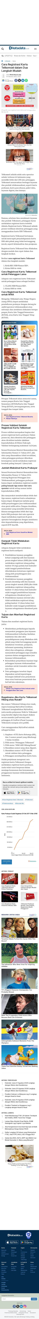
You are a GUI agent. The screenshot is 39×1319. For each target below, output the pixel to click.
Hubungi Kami (20, 1314)
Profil (31, 1254)
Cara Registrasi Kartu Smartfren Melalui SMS (19, 533)
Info (2, 1277)
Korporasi (14, 1256)
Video (32, 1262)
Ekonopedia (33, 1248)
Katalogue (33, 1268)
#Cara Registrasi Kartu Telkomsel (12, 799)
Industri (3, 1252)
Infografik (13, 1266)
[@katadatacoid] (24, 1306)
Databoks (4, 1286)
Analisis (13, 1268)
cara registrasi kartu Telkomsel (21, 258)
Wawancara (24, 1270)
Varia (14, 61)
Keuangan (14, 1252)
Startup (23, 1256)
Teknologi (24, 1259)
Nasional (3, 1250)
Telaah (23, 1266)
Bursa (12, 1254)
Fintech (23, 1254)
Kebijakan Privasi (23, 1312)
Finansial (13, 1248)
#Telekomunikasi (7, 803)
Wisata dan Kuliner (19, 56)
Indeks (3, 1278)
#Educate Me (19, 803)
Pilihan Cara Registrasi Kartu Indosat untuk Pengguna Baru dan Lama (20, 689)
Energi (3, 1256)
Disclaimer (33, 1312)
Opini (22, 1268)
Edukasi (29, 56)
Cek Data (13, 1270)
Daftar (34, 1299)
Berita (3, 1248)
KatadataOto (5, 1290)
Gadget (23, 1257)
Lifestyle (7, 61)
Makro (13, 1250)
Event (3, 1288)
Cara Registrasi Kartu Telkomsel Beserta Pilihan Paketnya (19, 417)
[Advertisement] (19, 1207)
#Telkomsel (29, 799)
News (32, 1264)
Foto (31, 1270)
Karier (29, 1311)
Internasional (5, 1254)
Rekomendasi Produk (9, 322)
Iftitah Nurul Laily (15, 74)
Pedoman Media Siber (11, 1312)
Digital (22, 1248)
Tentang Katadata (13, 1311)
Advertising (23, 1311)
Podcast (32, 1272)
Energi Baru (4, 1266)
